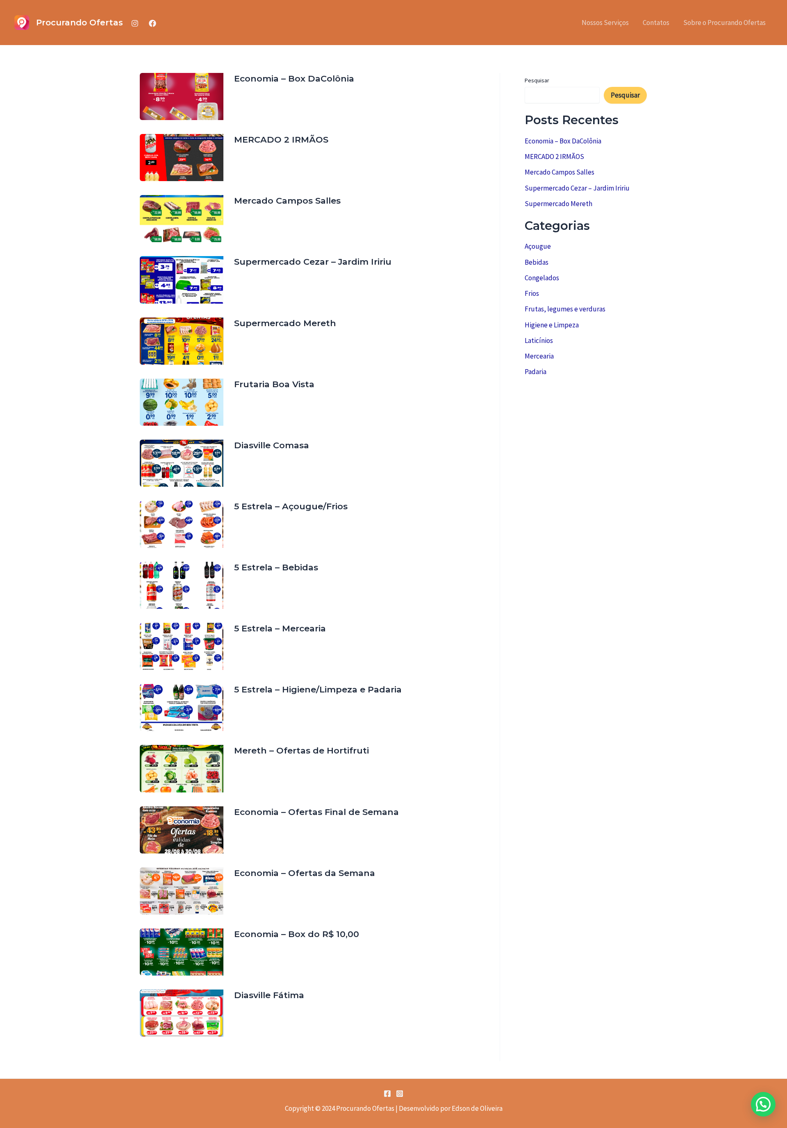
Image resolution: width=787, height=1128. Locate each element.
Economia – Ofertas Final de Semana (316, 812)
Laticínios (539, 340)
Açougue (538, 246)
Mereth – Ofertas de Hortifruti (301, 750)
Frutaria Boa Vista (274, 384)
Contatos (656, 22)
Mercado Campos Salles (287, 200)
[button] (763, 1104)
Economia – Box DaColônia (294, 78)
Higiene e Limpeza (552, 324)
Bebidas (536, 262)
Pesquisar (537, 80)
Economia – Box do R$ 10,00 (296, 934)
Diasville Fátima (269, 995)
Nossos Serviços (605, 22)
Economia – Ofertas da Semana (304, 873)
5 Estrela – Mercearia (280, 628)
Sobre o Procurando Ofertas (724, 22)
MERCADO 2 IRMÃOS (281, 139)
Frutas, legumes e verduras (565, 308)
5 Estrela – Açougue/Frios (291, 506)
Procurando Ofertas (79, 22)
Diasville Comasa (271, 445)
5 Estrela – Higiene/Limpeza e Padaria (318, 689)
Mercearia (539, 356)
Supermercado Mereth (285, 323)
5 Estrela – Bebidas (276, 567)
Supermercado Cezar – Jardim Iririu (312, 261)
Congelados (542, 277)
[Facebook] (152, 23)
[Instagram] (135, 23)
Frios (532, 293)
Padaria (535, 371)
